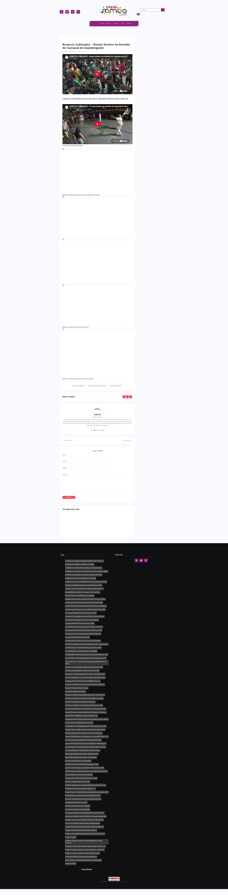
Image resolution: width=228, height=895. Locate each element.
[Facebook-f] (61, 12)
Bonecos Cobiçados (78, 385)
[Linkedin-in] (97, 430)
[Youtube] (67, 12)
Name (64, 454)
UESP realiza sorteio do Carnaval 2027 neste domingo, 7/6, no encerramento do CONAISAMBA (114, 526)
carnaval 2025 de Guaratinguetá (97, 385)
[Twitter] (95, 430)
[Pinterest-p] (100, 430)
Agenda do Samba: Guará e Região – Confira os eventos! (79, 527)
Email (64, 461)
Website (64, 468)
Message (65, 474)
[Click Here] (138, 14)
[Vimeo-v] (103, 430)
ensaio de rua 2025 (115, 385)
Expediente (87, 869)
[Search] (163, 9)
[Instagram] (73, 12)
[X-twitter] (78, 12)
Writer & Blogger (97, 417)
